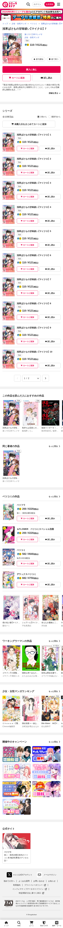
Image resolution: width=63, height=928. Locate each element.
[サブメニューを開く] (59, 4)
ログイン (37, 4)
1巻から (43, 117)
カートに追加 (18, 78)
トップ (6, 925)
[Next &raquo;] (45, 378)
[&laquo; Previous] (17, 378)
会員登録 (49, 4)
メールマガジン (50, 875)
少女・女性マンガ (31, 37)
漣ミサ (27, 34)
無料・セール (56, 925)
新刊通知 (39, 59)
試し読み (48, 78)
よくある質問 (24, 881)
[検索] (28, 4)
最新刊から (56, 117)
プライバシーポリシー (35, 885)
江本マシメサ (36, 34)
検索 (18, 925)
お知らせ (52, 881)
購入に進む (31, 69)
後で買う (55, 59)
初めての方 (44, 925)
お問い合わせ (38, 881)
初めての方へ (9, 881)
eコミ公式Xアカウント (20, 875)
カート (31, 926)
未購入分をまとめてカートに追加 (30, 124)
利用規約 (16, 885)
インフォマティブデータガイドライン (28, 889)
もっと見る (53, 446)
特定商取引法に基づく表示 (31, 893)
